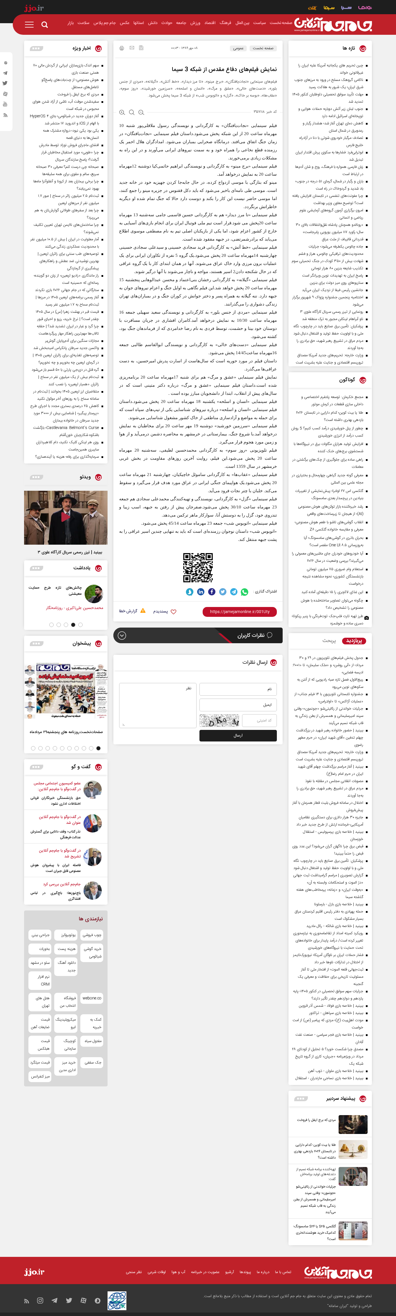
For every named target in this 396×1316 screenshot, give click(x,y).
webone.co (92, 998)
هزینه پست (66, 949)
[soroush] (189, 591)
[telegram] (5, 74)
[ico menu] (31, 24)
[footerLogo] (338, 1273)
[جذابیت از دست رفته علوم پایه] (53, 594)
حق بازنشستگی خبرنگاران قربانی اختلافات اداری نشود (55, 801)
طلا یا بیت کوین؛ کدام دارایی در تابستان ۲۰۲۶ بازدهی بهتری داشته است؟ (315, 1151)
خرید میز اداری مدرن (67, 1066)
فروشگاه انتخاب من (67, 1002)
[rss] (5, 116)
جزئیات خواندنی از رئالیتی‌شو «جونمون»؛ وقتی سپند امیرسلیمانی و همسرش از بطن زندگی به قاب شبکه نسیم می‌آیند (314, 1199)
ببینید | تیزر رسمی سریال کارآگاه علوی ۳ (70, 552)
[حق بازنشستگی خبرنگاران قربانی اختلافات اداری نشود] (92, 794)
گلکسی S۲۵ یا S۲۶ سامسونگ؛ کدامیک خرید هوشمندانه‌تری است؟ (314, 1233)
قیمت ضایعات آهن (40, 1023)
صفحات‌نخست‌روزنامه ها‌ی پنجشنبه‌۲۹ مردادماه (66, 732)
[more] (301, 1098)
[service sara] (346, 9)
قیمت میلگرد (40, 1062)
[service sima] (329, 9)
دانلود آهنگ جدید (66, 967)
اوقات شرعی (157, 1272)
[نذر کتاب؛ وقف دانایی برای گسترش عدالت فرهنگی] (92, 827)
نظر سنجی (134, 1272)
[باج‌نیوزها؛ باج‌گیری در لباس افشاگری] (92, 891)
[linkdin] (200, 591)
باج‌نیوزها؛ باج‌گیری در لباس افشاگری (55, 896)
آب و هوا (178, 1272)
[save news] (141, 49)
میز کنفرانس (40, 1076)
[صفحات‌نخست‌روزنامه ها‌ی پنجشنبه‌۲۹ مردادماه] (66, 691)
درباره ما (263, 1272)
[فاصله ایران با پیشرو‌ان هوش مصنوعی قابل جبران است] (92, 861)
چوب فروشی (92, 935)
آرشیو (229, 1272)
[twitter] (5, 85)
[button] (80, 624)
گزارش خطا (128, 611)
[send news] (132, 48)
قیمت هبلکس (44, 1045)
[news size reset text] (132, 113)
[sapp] (5, 106)
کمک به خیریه (95, 1023)
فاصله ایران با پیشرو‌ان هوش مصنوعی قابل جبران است (55, 868)
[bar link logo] (34, 9)
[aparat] (5, 95)
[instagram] (5, 64)
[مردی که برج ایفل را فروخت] (352, 1124)
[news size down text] (141, 113)
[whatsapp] (244, 591)
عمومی (238, 48)
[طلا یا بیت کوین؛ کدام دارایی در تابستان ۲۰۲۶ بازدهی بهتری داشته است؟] (352, 1150)
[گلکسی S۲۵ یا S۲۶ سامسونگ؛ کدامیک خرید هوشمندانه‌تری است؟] (352, 1232)
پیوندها (245, 1272)
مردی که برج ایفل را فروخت (316, 1120)
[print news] (122, 49)
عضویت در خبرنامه (205, 1272)
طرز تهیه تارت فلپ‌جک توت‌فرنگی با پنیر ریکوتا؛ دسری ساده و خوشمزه (327, 620)
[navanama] (365, 9)
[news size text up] (122, 113)
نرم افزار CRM (44, 981)
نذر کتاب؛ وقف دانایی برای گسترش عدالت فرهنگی (55, 834)
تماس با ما (283, 1272)
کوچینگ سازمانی (69, 1045)
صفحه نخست (263, 48)
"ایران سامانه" (337, 1306)
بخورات (44, 949)
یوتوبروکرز (68, 935)
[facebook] (211, 591)
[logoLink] (333, 24)
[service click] (312, 9)
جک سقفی (93, 1062)
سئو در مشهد (40, 963)
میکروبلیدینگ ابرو (65, 1023)
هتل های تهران (43, 1002)
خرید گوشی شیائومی (92, 953)
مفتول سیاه (93, 1041)
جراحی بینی (41, 935)
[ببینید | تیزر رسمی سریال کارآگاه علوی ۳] (66, 518)
